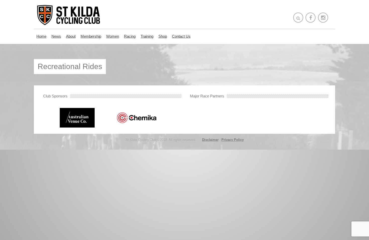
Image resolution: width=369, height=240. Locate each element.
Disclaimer (210, 140)
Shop (162, 36)
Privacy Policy (232, 140)
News (56, 36)
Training (147, 36)
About (71, 36)
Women (112, 36)
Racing (130, 36)
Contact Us (21, 153)
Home (41, 36)
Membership (91, 36)
